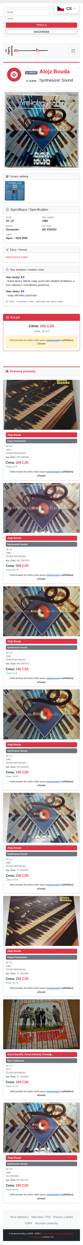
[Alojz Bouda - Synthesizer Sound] (41, 508)
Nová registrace (19, 1216)
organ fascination (16, 441)
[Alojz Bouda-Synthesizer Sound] (42, 130)
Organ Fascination (17, 957)
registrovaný (53, 340)
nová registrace (41, 31)
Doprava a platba (63, 1216)
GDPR (28, 1223)
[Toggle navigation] (73, 50)
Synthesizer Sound (17, 544)
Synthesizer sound (17, 647)
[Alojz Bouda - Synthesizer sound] (41, 611)
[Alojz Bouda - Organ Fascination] (41, 921)
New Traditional (15, 1060)
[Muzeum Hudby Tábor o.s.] (26, 50)
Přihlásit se (41, 25)
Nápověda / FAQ (41, 1216)
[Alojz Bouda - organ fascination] (41, 405)
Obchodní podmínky (46, 1223)
